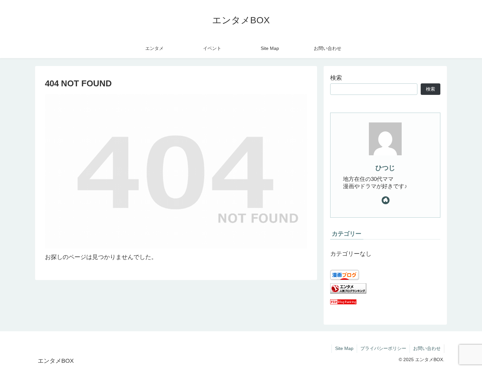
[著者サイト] (386, 200)
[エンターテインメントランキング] (348, 291)
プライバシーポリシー (383, 348)
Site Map (344, 348)
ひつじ (385, 167)
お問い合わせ (427, 348)
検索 (336, 78)
